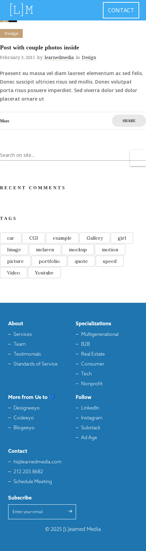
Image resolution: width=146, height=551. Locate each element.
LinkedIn (90, 408)
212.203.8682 (28, 472)
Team (20, 344)
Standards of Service (36, 364)
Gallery (95, 238)
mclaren (45, 250)
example (62, 238)
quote (81, 261)
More (4, 121)
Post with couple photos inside (39, 47)
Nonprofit (92, 384)
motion (110, 250)
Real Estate (93, 354)
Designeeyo (27, 408)
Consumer (92, 364)
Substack (91, 428)
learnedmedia (59, 57)
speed (109, 261)
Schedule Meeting (33, 482)
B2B (85, 344)
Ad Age (89, 438)
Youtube (44, 273)
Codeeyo (24, 418)
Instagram (92, 418)
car (10, 238)
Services (23, 334)
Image (14, 250)
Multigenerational (99, 334)
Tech (86, 374)
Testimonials (27, 354)
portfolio (49, 261)
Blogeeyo (24, 428)
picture (15, 261)
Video (13, 273)
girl (122, 238)
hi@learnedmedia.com (37, 462)
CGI (33, 238)
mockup (78, 250)
